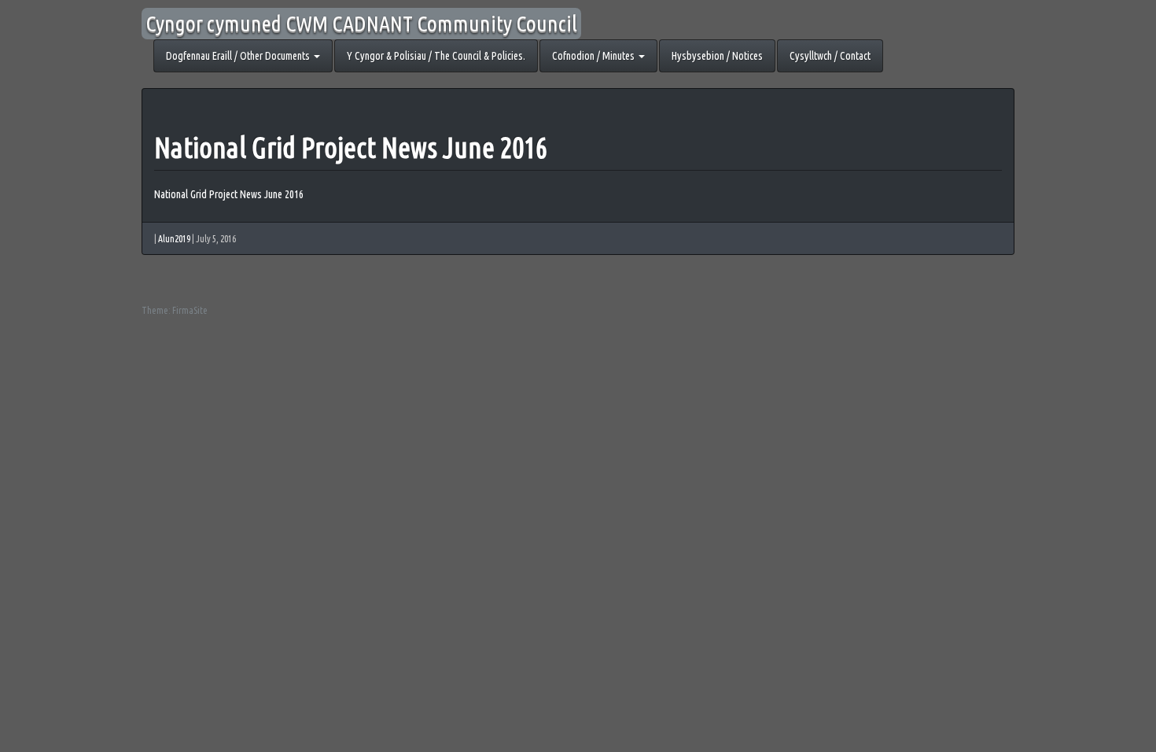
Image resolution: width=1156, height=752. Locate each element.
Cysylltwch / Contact (830, 56)
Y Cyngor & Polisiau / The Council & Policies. (436, 56)
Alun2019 (174, 239)
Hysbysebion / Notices (717, 56)
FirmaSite (190, 310)
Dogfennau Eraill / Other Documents (239, 56)
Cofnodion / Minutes (594, 56)
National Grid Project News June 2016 (350, 147)
